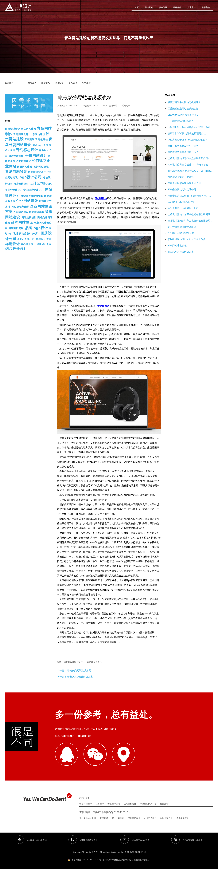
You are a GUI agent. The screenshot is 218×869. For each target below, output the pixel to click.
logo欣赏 (164, 804)
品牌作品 (177, 7)
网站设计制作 (16, 156)
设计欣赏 (86, 83)
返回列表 (126, 105)
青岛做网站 (41, 139)
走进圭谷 (191, 7)
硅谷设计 (100, 804)
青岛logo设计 (40, 145)
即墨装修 (104, 818)
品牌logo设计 (36, 228)
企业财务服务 (150, 818)
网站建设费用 (16, 228)
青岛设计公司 (114, 804)
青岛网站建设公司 (87, 818)
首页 (137, 7)
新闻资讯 (32, 83)
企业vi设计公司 (14, 190)
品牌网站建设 (22, 222)
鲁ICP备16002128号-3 (135, 852)
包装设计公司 (43, 239)
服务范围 (163, 7)
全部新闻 (9, 83)
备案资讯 (73, 83)
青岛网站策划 (16, 171)
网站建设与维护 (20, 206)
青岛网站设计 (20, 134)
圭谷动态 (45, 83)
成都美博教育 (182, 818)
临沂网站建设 (41, 166)
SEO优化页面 (130, 804)
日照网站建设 (24, 166)
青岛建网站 (103, 306)
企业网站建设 (23, 161)
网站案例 (149, 7)
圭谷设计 (113, 105)
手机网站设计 (36, 155)
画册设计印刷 (12, 128)
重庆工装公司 (118, 818)
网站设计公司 (21, 183)
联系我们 (206, 7)
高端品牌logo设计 (29, 233)
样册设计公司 (44, 244)
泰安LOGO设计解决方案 (80, 676)
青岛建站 (29, 139)
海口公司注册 (166, 818)
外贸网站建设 (20, 212)
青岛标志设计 (27, 150)
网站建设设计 (35, 172)
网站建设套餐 (36, 212)
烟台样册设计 (16, 248)
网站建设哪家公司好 (32, 196)
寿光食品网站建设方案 (79, 670)
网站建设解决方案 (148, 804)
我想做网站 (101, 198)
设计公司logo (40, 183)
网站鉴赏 (59, 83)
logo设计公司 (30, 177)
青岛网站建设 (28, 128)
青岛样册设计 (28, 244)
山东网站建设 (37, 134)
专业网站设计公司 (33, 190)
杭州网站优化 (134, 818)
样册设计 (12, 244)
